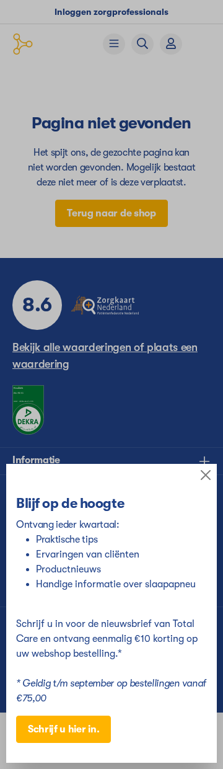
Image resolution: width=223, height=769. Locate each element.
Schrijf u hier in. (63, 729)
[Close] (206, 475)
